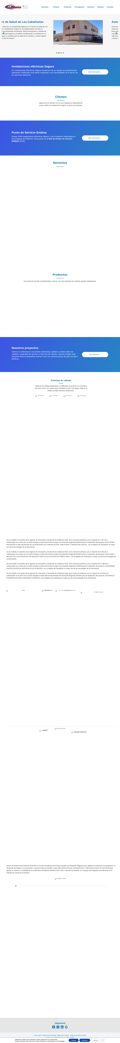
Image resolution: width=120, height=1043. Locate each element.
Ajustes (95, 1040)
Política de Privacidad (49, 1035)
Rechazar (84, 1040)
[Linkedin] (62, 1027)
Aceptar (73, 1040)
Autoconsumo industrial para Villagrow (32, 21)
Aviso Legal (37, 1035)
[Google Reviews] (66, 1027)
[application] (49, 7)
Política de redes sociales (78, 1035)
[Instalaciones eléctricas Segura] (16, 7)
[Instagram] (57, 1027)
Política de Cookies (63, 1035)
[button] (3, 33)
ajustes (62, 1041)
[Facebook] (53, 1027)
